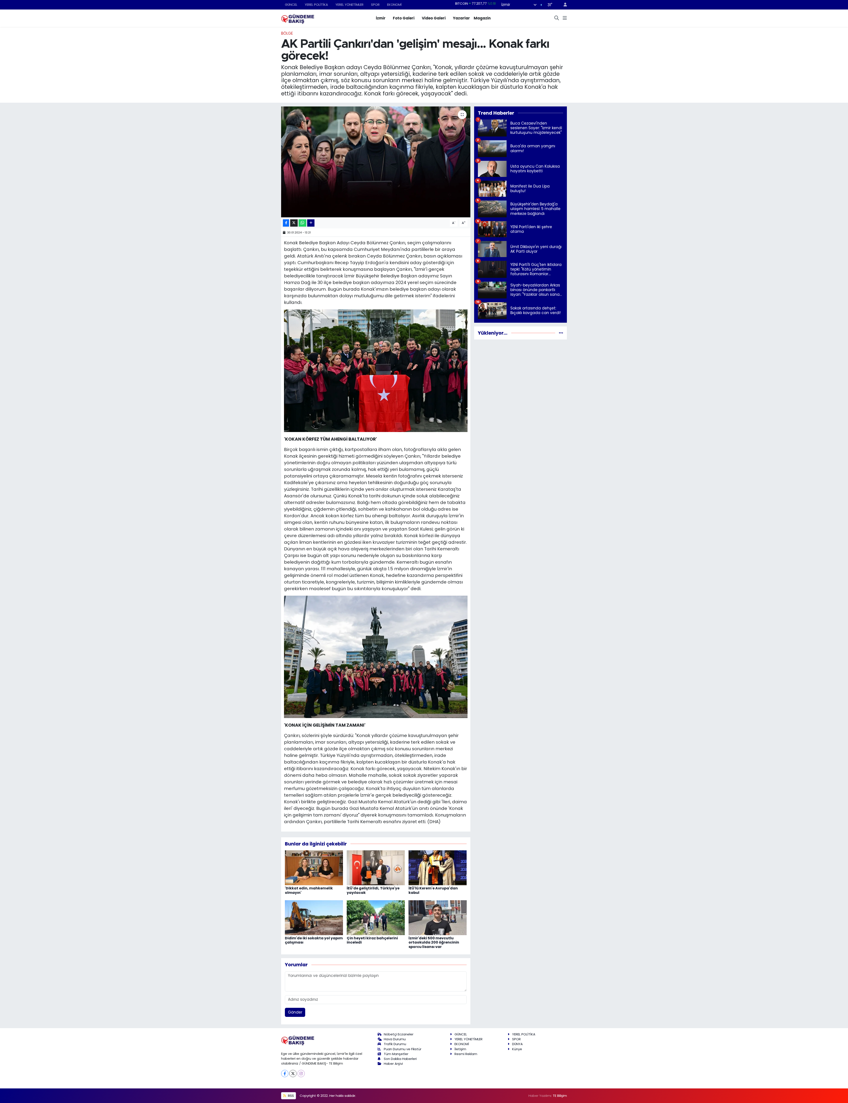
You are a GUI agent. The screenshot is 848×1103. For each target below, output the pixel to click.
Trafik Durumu (395, 1044)
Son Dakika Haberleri (400, 1058)
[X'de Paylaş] (294, 223)
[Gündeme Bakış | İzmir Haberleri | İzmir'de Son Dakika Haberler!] (297, 17)
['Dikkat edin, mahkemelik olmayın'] (314, 867)
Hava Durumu (395, 1039)
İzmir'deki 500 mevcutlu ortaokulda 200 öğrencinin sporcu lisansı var (434, 942)
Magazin (482, 18)
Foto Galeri (404, 18)
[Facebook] (284, 1073)
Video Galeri (434, 18)
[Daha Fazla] (310, 223)
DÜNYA (517, 1044)
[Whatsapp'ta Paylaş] (302, 223)
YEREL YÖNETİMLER (349, 4)
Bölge (287, 33)
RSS (290, 1095)
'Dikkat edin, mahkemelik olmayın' (309, 890)
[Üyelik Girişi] (563, 4)
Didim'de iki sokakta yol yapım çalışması (314, 940)
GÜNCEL (291, 4)
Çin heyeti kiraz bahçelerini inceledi (372, 940)
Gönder (295, 1012)
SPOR (375, 4)
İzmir (381, 18)
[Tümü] (561, 332)
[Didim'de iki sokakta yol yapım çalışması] (314, 917)
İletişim (460, 1049)
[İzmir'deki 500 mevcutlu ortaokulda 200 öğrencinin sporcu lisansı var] (438, 917)
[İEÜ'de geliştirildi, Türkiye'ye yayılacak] (376, 867)
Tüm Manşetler (396, 1054)
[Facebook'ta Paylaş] (286, 223)
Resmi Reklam (465, 1054)
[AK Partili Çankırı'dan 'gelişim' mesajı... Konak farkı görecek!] (375, 161)
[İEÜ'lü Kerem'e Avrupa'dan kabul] (438, 867)
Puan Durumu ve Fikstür (402, 1049)
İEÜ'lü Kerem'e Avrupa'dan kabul (433, 890)
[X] (293, 1073)
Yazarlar (461, 18)
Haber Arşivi (393, 1063)
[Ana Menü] (565, 18)
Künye (517, 1049)
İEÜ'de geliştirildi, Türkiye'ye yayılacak (373, 890)
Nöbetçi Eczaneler (398, 1034)
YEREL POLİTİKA (316, 4)
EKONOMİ (394, 4)
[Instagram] (301, 1073)
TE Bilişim (560, 1095)
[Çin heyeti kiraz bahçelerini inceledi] (376, 917)
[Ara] (557, 18)
